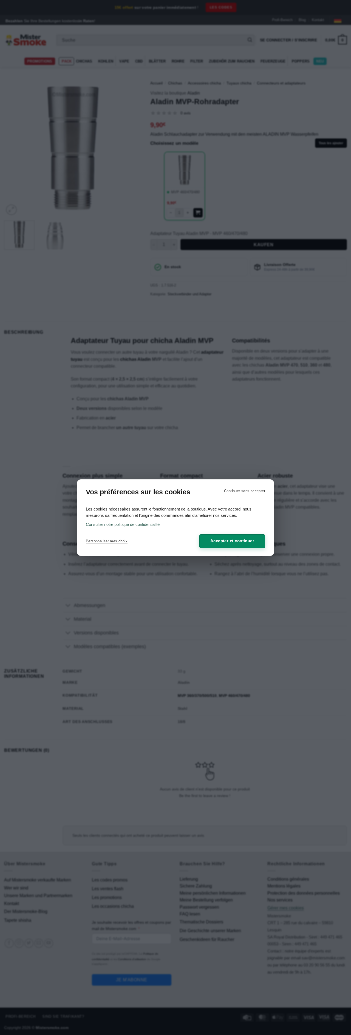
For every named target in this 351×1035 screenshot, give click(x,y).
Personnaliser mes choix (107, 541)
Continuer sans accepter (244, 491)
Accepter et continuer (232, 540)
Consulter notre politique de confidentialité (123, 524)
